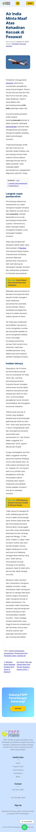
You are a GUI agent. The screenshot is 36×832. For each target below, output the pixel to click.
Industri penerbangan (16, 651)
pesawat (9, 83)
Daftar (30, 3)
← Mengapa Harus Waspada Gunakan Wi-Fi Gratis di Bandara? (9, 667)
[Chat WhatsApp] (24, 827)
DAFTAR (18, 708)
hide (17, 180)
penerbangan (11, 127)
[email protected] (18, 794)
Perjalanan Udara (10, 656)
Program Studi (18, 766)
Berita (18, 777)
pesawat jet (21, 656)
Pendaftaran (18, 773)
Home (18, 763)
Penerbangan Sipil (20, 653)
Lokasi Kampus (18, 770)
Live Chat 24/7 (28, 821)
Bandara (22, 248)
